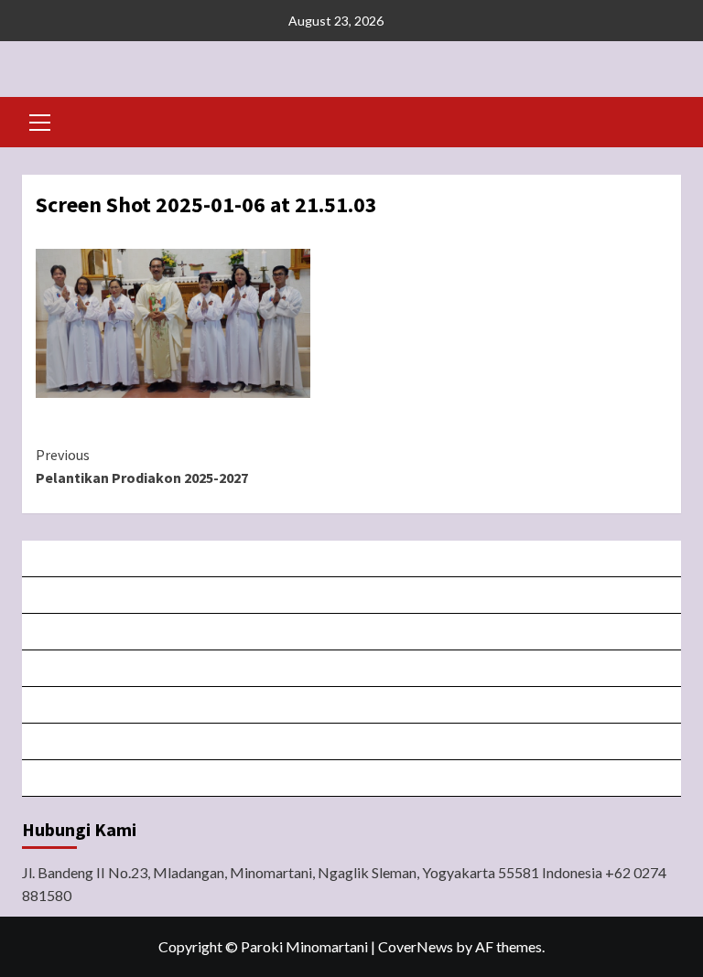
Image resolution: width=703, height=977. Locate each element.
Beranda (352, 558)
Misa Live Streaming (353, 595)
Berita (352, 778)
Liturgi (353, 668)
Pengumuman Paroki (353, 631)
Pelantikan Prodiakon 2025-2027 (142, 467)
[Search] (660, 120)
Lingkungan (353, 741)
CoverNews (415, 946)
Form (352, 705)
